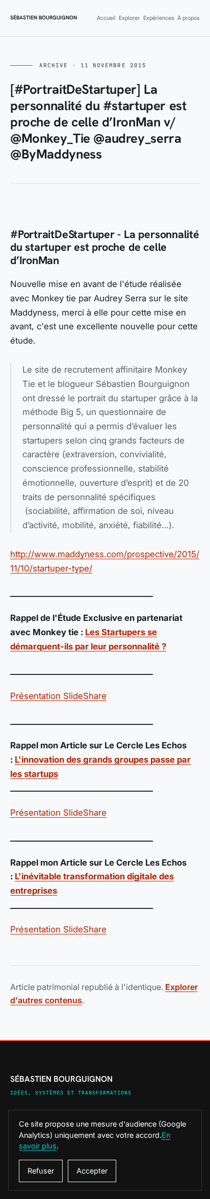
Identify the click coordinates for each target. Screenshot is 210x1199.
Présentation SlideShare (58, 696)
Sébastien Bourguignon (43, 17)
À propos (188, 18)
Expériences (158, 18)
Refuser (41, 1170)
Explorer (129, 18)
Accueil (106, 18)
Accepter (92, 1170)
